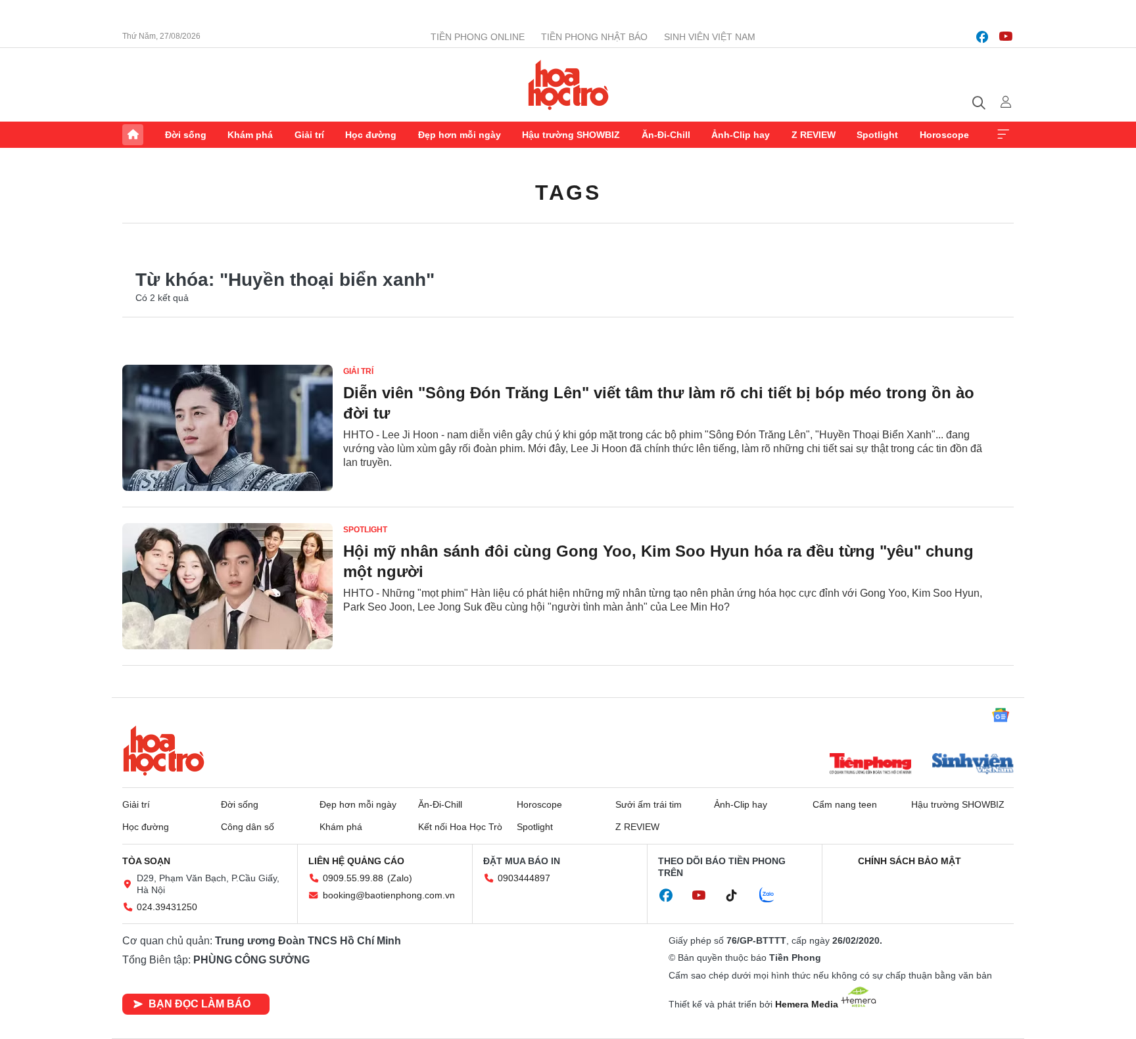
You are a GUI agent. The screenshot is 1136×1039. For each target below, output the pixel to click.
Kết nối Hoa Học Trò (460, 826)
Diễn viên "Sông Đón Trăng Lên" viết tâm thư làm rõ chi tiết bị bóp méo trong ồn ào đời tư (658, 403)
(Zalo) (399, 878)
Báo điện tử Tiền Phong (568, 84)
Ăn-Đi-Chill (666, 134)
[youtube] (1006, 36)
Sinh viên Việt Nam (709, 37)
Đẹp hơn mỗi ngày (459, 134)
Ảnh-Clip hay (740, 134)
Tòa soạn (146, 861)
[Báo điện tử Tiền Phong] (870, 765)
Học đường (370, 134)
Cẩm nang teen (845, 804)
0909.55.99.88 (353, 878)
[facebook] (982, 36)
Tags (568, 192)
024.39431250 (167, 907)
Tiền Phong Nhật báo (594, 37)
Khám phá (250, 134)
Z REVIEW (814, 134)
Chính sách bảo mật (909, 861)
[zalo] (774, 896)
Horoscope (944, 134)
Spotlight (877, 134)
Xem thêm (1003, 134)
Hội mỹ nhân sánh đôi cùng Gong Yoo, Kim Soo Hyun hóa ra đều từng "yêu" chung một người (658, 561)
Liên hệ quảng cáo (356, 861)
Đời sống (185, 134)
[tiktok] (738, 896)
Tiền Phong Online (478, 37)
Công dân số (247, 826)
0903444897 (524, 878)
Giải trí (309, 134)
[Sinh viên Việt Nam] (973, 765)
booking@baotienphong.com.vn (389, 895)
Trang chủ (132, 134)
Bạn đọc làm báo (199, 1003)
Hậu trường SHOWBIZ (571, 134)
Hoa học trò (163, 750)
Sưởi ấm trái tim (648, 804)
